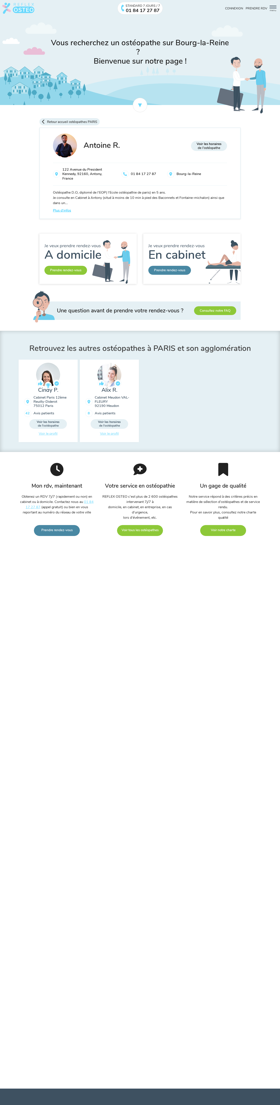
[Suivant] (264, 402)
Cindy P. (48, 390)
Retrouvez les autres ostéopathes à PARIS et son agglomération (140, 348)
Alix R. (109, 390)
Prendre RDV (256, 8)
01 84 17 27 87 (143, 174)
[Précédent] (15, 402)
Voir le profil (48, 433)
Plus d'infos (62, 210)
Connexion (234, 8)
